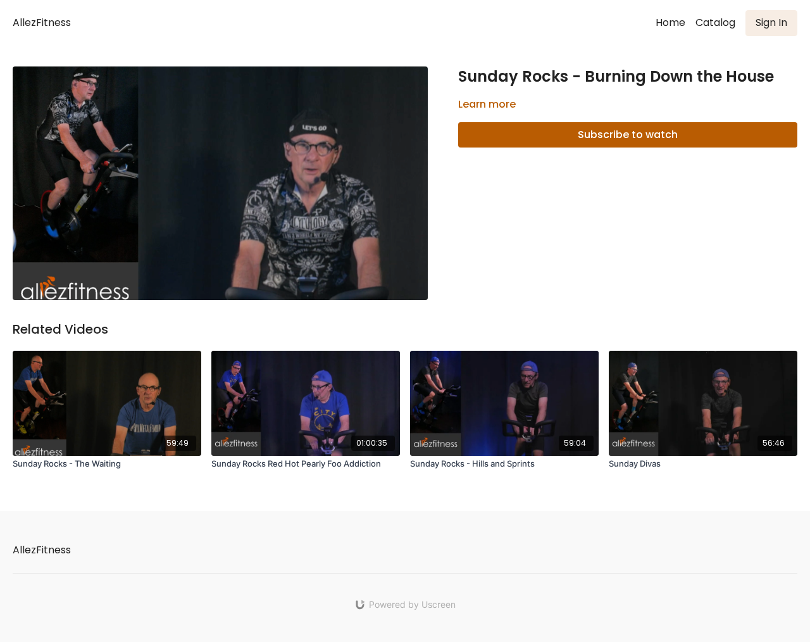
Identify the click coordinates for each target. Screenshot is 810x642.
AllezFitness (42, 22)
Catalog (715, 22)
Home (670, 22)
